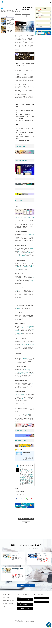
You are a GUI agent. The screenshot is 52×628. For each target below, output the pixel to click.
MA (20, 269)
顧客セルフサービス (27, 358)
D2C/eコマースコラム (19, 490)
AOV (29, 205)
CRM (21, 343)
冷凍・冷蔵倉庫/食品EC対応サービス (8, 603)
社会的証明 (19, 308)
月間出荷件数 (38, 24)
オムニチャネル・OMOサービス (21, 160)
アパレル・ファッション (19, 394)
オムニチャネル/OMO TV (20, 492)
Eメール (38, 13)
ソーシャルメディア (18, 15)
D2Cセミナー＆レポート (20, 494)
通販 (20, 467)
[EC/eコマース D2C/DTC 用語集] (25, 194)
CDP (32, 406)
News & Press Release (25, 608)
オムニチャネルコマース (26, 13)
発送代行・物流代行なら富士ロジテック (26, 518)
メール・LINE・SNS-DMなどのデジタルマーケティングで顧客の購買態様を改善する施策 (24, 346)
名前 (38, 9)
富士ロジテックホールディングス (25, 599)
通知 (15, 249)
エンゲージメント (18, 205)
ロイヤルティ (24, 205)
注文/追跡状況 (28, 252)
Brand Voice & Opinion (20, 491)
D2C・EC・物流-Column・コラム (25, 604)
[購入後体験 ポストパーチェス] (25, 425)
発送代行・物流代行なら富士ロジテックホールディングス (26, 621)
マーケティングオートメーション (26, 327)
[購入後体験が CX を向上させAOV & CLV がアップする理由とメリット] (25, 212)
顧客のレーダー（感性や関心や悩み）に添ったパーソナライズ (24, 279)
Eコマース (25, 467)
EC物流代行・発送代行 (6, 597)
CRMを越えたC (21, 295)
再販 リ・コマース (25, 398)
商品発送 (32, 248)
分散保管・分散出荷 (24, 479)
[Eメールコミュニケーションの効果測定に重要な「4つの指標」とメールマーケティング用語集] (25, 445)
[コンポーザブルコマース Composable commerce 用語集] (25, 435)
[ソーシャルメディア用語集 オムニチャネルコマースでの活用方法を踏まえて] (25, 152)
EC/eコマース (17, 217)
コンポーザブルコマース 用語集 (21, 430)
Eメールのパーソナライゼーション (21, 304)
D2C (22, 467)
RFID (25, 475)
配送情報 (19, 251)
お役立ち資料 (30, 483)
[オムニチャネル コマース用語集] (25, 184)
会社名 (38, 17)
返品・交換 (29, 479)
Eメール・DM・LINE (28, 235)
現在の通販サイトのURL (40, 21)
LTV (31, 205)
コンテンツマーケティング (22, 255)
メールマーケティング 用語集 (21, 440)
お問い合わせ (7, 16)
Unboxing (27, 260)
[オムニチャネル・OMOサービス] (25, 169)
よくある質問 (42, 601)
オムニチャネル (18, 13)
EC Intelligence (30, 326)
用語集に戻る (26, 522)
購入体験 (27, 414)
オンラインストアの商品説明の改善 (21, 372)
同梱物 (31, 265)
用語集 (25, 15)
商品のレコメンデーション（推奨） (26, 373)
